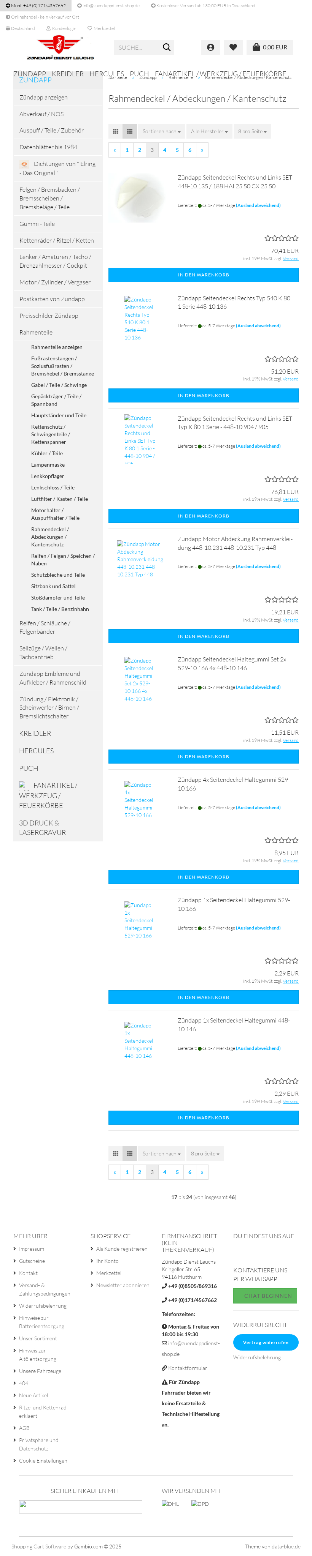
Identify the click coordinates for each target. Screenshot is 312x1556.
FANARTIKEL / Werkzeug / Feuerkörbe (221, 73)
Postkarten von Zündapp (52, 299)
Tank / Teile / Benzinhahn (60, 609)
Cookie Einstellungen (43, 1460)
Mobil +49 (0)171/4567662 (38, 5)
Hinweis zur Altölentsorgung (37, 1354)
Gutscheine (32, 1261)
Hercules (106, 73)
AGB (24, 1428)
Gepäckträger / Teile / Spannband (56, 400)
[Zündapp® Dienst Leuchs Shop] (61, 47)
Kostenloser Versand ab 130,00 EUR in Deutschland (205, 5)
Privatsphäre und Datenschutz (39, 1444)
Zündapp (29, 73)
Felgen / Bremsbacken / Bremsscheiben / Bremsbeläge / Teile (49, 198)
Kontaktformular (187, 1368)
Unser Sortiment (38, 1338)
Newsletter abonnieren (123, 1285)
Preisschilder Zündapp (48, 315)
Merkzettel (103, 28)
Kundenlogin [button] (63, 28)
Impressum (31, 1248)
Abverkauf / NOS (41, 114)
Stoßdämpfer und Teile (58, 597)
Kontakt (28, 1273)
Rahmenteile (36, 332)
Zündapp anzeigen (43, 97)
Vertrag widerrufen (266, 1342)
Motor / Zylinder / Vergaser (55, 282)
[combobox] (161, 131)
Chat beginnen (267, 1295)
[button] (20, 28)
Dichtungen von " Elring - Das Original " (57, 168)
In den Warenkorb (203, 275)
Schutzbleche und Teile (58, 574)
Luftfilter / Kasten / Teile (59, 499)
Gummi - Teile (37, 223)
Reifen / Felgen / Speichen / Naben (63, 559)
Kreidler (68, 73)
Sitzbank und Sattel (53, 586)
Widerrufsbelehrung (43, 1305)
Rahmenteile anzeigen (57, 347)
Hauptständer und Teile (58, 415)
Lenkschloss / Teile (53, 487)
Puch (139, 73)
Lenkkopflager (47, 476)
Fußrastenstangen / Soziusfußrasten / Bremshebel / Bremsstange (62, 366)
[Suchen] (167, 47)
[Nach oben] (291, 1545)
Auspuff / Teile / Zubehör (51, 130)
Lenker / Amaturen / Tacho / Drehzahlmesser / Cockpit (55, 261)
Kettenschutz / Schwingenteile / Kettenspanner (50, 434)
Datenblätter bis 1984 (48, 147)
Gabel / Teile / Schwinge (59, 385)
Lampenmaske (48, 464)
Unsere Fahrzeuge (40, 1371)
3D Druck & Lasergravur (42, 828)
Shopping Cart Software (38, 1546)
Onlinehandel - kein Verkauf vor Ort (44, 17)
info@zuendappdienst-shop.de (111, 5)
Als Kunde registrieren (122, 1248)
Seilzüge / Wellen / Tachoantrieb (43, 652)
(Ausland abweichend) (258, 205)
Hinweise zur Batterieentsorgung (41, 1322)
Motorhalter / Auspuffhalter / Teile (55, 514)
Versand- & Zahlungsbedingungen (44, 1289)
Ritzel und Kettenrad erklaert (43, 1411)
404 (23, 1383)
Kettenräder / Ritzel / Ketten (56, 240)
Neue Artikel (33, 1395)
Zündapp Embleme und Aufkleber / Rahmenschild (52, 678)
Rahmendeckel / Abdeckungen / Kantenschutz (50, 537)
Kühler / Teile (47, 453)
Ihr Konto (107, 1261)
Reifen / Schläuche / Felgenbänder (44, 627)
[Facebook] (239, 1254)
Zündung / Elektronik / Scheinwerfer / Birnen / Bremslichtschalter (49, 707)
